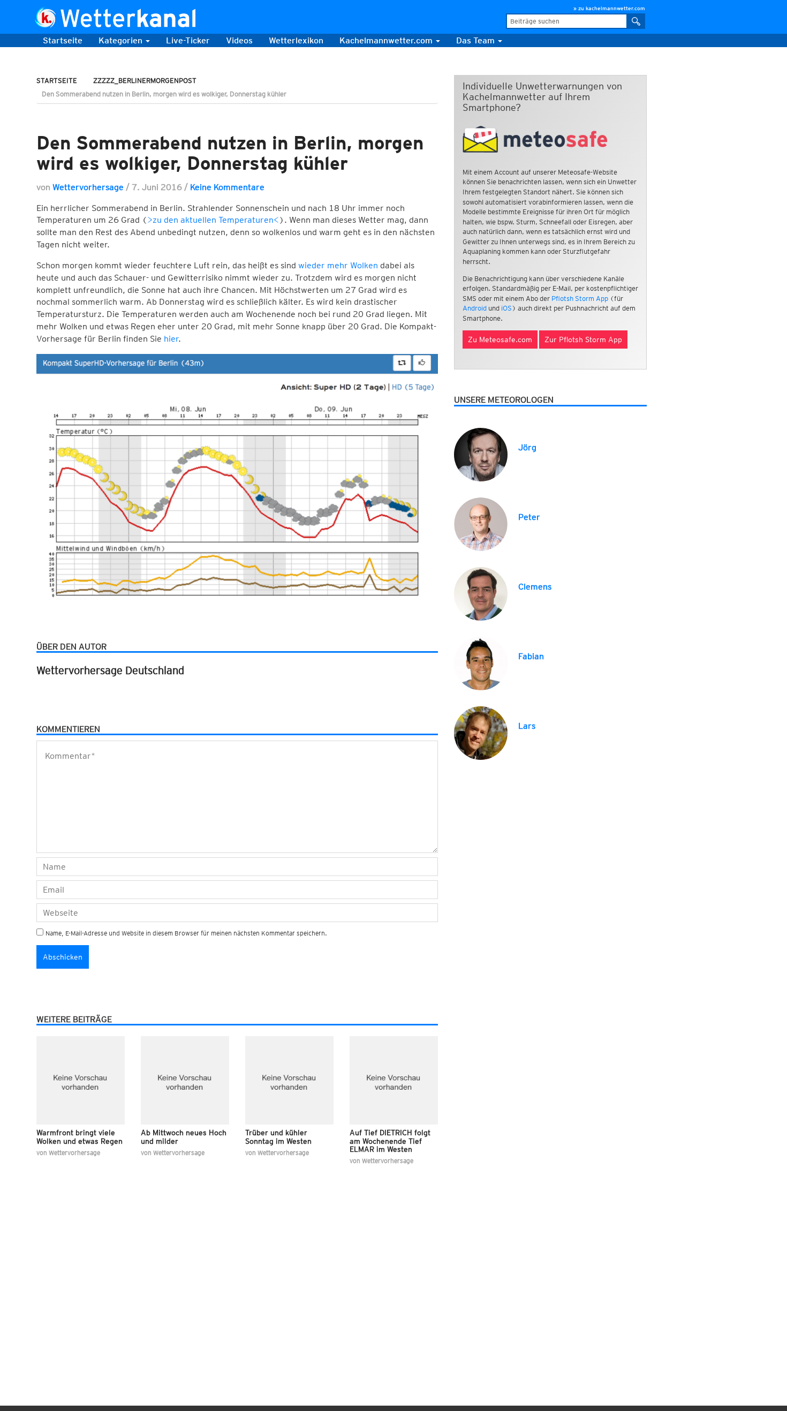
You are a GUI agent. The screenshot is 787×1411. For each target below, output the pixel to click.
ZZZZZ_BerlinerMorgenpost (144, 81)
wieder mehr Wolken (338, 265)
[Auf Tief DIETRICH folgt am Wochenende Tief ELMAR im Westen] (394, 1080)
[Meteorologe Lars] (481, 732)
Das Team (476, 40)
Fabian (531, 656)
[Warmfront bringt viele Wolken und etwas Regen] (80, 1080)
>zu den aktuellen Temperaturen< (213, 220)
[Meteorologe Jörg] (481, 454)
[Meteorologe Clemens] (481, 593)
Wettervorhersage (88, 187)
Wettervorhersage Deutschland (110, 670)
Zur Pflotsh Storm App (583, 339)
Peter (529, 517)
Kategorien (122, 40)
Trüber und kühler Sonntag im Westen (278, 1136)
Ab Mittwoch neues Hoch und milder (183, 1136)
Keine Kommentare (227, 187)
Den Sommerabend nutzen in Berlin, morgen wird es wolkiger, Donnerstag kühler (229, 153)
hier (171, 339)
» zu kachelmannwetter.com (609, 8)
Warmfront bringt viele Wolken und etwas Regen (79, 1136)
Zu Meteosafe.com (500, 339)
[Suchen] (636, 21)
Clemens (534, 587)
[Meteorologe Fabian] (481, 663)
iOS (506, 308)
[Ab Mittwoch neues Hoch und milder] (185, 1080)
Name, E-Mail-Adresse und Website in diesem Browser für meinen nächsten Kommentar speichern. (186, 933)
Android (475, 308)
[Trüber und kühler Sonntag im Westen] (289, 1080)
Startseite (62, 40)
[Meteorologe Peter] (481, 523)
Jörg (527, 447)
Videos (239, 40)
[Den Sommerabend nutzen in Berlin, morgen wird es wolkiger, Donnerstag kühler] (237, 115)
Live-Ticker (188, 40)
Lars (526, 726)
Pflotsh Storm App (579, 299)
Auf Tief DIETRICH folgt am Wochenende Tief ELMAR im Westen (390, 1140)
